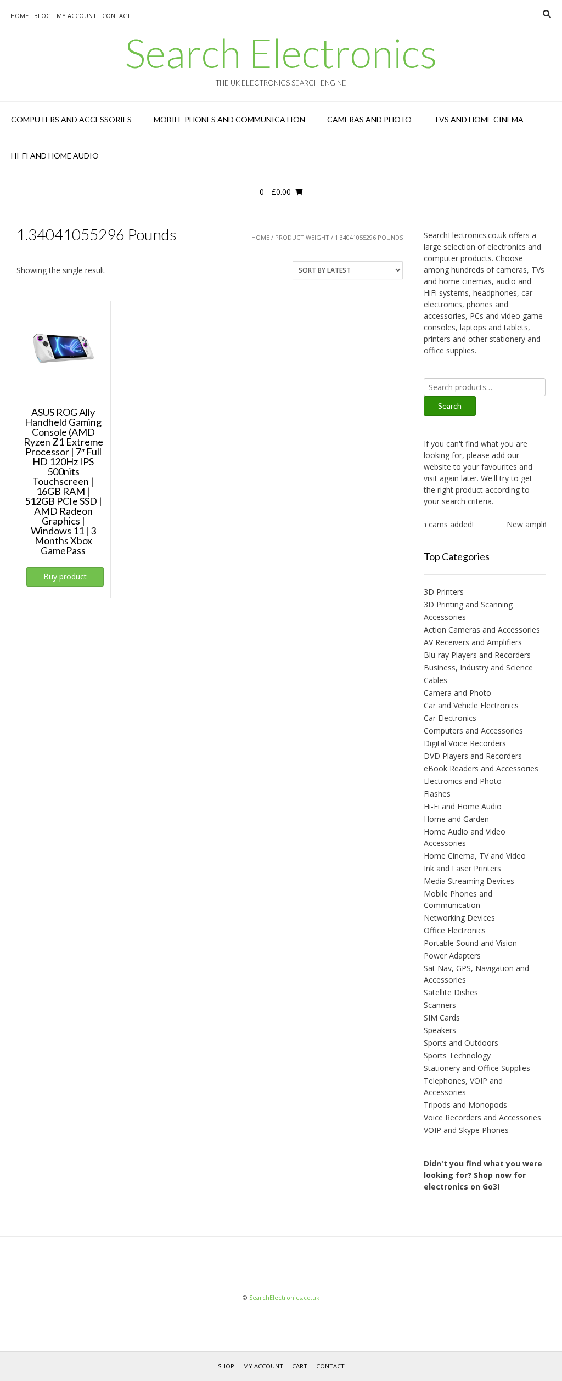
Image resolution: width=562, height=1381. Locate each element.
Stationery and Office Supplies (477, 1068)
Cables (435, 680)
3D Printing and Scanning (468, 604)
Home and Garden (456, 819)
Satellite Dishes (451, 992)
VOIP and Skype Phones (466, 1130)
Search (450, 405)
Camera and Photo (457, 692)
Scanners (440, 1005)
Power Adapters (452, 955)
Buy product (65, 576)
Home (19, 16)
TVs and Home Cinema (479, 119)
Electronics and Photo (463, 781)
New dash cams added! (424, 524)
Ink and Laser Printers (462, 868)
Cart (299, 1366)
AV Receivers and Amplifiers (473, 642)
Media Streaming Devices (469, 881)
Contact (116, 16)
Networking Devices (459, 917)
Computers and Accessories (71, 119)
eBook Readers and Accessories (481, 768)
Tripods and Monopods (465, 1105)
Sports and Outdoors (461, 1043)
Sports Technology (457, 1055)
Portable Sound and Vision (470, 943)
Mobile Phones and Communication (229, 119)
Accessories (445, 617)
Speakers (440, 1030)
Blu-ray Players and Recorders (477, 655)
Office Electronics (455, 930)
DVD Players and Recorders (473, 756)
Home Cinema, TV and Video (475, 855)
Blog (42, 16)
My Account (77, 16)
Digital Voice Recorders (465, 743)
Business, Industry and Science (478, 667)
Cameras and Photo (369, 119)
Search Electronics (281, 52)
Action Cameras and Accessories (482, 629)
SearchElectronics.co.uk (284, 1297)
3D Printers (444, 592)
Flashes (437, 793)
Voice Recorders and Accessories (482, 1117)
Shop (226, 1366)
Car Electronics (450, 718)
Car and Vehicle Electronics (471, 705)
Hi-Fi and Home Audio (55, 155)
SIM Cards (442, 1017)
